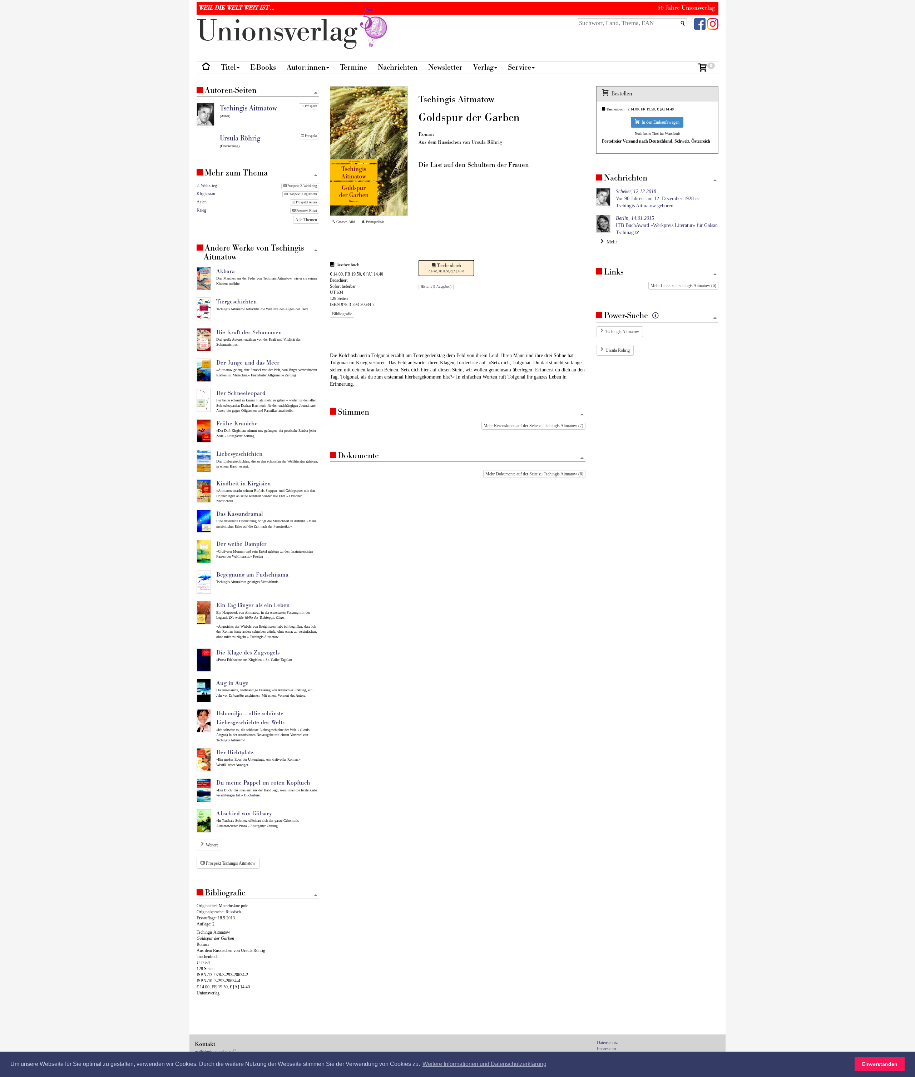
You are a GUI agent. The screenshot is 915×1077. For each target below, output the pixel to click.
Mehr (610, 241)
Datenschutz (607, 1042)
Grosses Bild (345, 222)
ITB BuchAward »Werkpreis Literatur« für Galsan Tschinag (667, 225)
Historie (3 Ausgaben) (436, 286)
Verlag (483, 67)
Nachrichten (397, 67)
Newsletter (445, 67)
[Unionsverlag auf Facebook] (700, 23)
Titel (228, 67)
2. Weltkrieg (207, 185)
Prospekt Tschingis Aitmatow (230, 863)
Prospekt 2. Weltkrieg (302, 186)
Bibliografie (342, 313)
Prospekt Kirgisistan (302, 194)
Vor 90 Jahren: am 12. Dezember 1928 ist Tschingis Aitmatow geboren (658, 198)
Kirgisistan (206, 193)
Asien (202, 201)
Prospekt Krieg (306, 210)
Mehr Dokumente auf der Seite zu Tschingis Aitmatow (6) (534, 473)
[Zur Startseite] (206, 67)
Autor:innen (306, 67)
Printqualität (374, 222)
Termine (353, 67)
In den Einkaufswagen (659, 122)
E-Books (263, 67)
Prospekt (310, 106)
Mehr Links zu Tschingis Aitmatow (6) (683, 285)
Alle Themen (306, 219)
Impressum (606, 1048)
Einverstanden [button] (879, 1064)
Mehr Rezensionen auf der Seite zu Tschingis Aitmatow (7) (533, 425)
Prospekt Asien (306, 202)
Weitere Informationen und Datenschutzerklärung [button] (484, 1064)
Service (519, 67)
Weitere (212, 845)
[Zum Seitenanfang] (582, 415)
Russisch (233, 911)
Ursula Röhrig (617, 350)
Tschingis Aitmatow (622, 331)
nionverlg (281, 31)
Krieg (201, 210)
